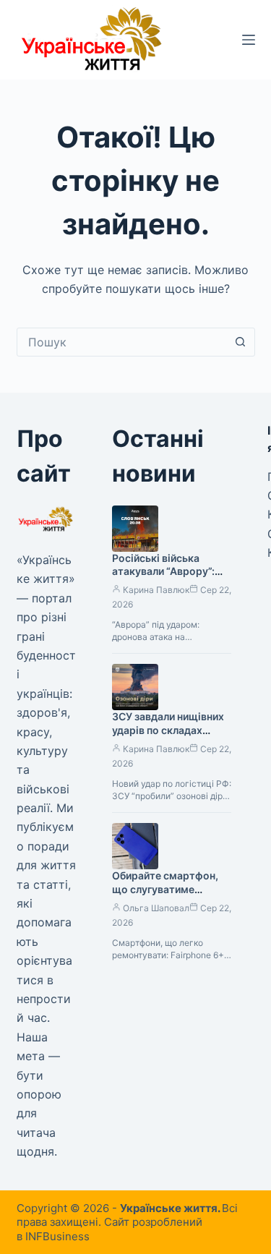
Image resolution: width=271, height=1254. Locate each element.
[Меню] (248, 39)
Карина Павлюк (156, 589)
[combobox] (122, 342)
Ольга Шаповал (156, 908)
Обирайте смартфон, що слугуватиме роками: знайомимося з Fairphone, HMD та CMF (171, 896)
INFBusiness (57, 1236)
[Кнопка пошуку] (240, 342)
